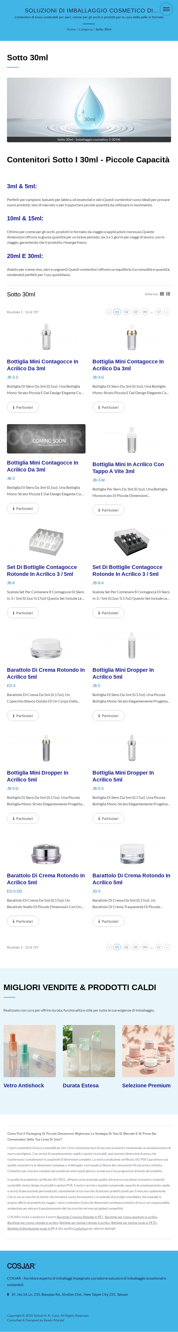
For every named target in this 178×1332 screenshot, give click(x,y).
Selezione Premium (124, 1086)
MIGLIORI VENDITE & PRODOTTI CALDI (79, 987)
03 (135, 312)
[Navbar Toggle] (166, 9)
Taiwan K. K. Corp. (47, 1315)
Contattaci (81, 1228)
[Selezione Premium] (126, 1051)
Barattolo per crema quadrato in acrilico (131, 1217)
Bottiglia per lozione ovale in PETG (134, 1223)
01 (117, 312)
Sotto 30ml (103, 29)
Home (71, 29)
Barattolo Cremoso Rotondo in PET (80, 1217)
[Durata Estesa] (67, 1051)
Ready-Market (54, 1320)
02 (126, 312)
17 (159, 312)
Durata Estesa (59, 1086)
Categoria (86, 29)
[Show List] (168, 293)
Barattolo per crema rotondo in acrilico (32, 1223)
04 (145, 312)
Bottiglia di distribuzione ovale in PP (30, 1228)
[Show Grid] (162, 293)
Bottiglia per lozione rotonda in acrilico (85, 1223)
